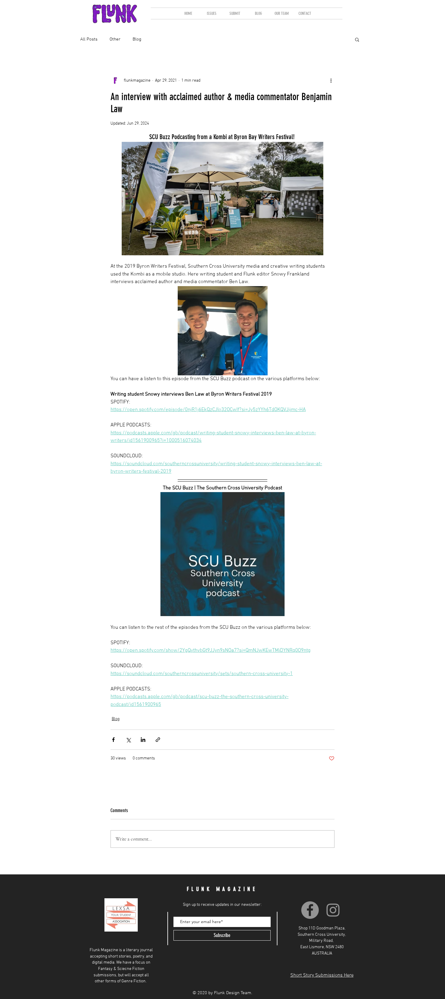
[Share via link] (158, 740)
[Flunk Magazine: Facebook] (310, 910)
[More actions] (331, 80)
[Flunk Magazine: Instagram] (333, 910)
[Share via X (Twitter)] (128, 740)
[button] (211, 13)
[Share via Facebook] (113, 740)
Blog (116, 719)
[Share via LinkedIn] (143, 740)
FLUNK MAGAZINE (222, 889)
